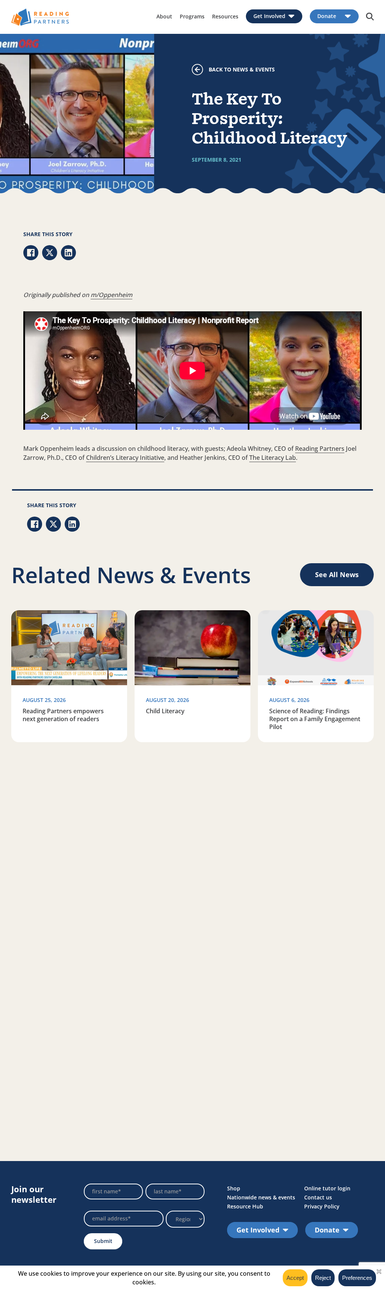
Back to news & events (242, 69)
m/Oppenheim (111, 295)
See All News (337, 574)
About (164, 16)
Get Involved (269, 16)
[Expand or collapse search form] (370, 17)
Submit (103, 1241)
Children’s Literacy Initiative (125, 457)
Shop (233, 1188)
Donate (326, 16)
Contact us (318, 1197)
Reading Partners (319, 448)
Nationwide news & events (261, 1197)
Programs (192, 16)
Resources (225, 16)
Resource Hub (245, 1206)
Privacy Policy (322, 1206)
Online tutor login (327, 1188)
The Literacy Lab (272, 457)
